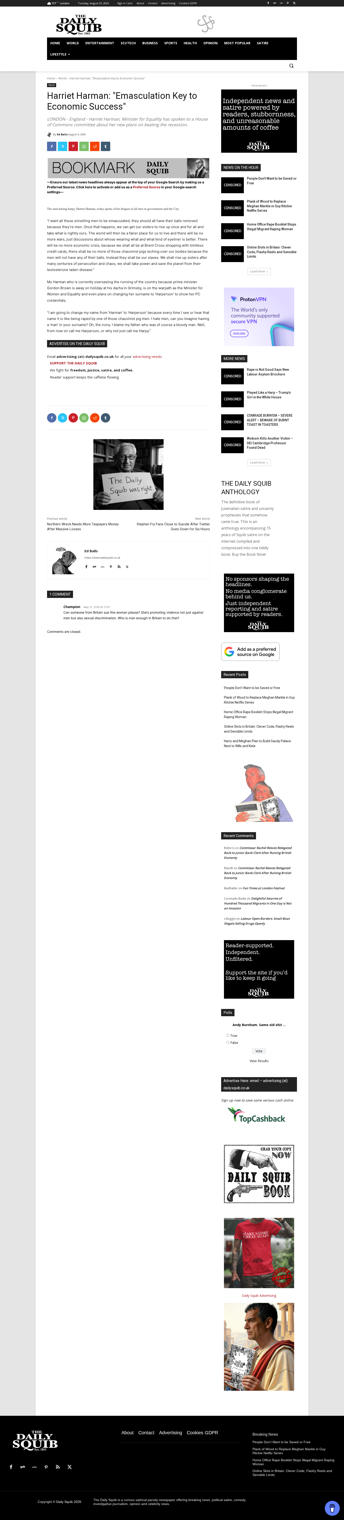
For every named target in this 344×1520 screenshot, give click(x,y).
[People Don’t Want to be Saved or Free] (232, 185)
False (234, 1042)
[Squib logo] (84, 24)
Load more (257, 271)
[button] (291, 65)
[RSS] (57, 1467)
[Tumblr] (105, 146)
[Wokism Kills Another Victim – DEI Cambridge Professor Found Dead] (232, 445)
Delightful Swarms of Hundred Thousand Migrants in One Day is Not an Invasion (257, 903)
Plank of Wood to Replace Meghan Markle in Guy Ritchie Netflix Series (269, 206)
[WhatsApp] (84, 146)
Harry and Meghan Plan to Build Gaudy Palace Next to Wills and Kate (257, 743)
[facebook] (86, 565)
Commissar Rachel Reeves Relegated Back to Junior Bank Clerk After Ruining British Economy (258, 853)
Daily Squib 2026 (68, 1502)
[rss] (119, 565)
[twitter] (127, 565)
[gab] (94, 565)
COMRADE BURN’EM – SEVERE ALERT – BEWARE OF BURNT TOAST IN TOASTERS (270, 420)
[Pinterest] (287, 3)
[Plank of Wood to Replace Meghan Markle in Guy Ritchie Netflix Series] (232, 208)
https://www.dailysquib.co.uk (102, 557)
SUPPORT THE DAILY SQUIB (73, 363)
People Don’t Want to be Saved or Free (252, 688)
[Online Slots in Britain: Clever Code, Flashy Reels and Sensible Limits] (232, 254)
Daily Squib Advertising (259, 1295)
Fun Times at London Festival (264, 888)
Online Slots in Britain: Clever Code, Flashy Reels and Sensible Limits (271, 251)
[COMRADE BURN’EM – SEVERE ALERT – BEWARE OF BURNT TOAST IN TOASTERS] (232, 422)
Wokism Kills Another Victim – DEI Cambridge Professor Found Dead (270, 443)
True (233, 1035)
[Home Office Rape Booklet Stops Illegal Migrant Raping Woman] (232, 231)
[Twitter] (294, 3)
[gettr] (102, 565)
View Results (259, 1061)
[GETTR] (281, 3)
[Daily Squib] (50, 134)
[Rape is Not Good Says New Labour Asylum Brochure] (232, 376)
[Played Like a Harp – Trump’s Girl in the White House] (232, 399)
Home (51, 78)
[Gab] (275, 3)
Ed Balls (62, 134)
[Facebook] (268, 3)
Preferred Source (147, 187)
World (62, 78)
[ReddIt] (94, 146)
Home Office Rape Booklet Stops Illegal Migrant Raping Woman (258, 714)
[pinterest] (111, 565)
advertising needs (147, 356)
